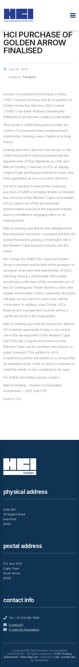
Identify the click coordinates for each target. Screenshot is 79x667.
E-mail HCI (16, 624)
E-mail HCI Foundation (24, 629)
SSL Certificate (65, 657)
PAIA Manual (29, 657)
